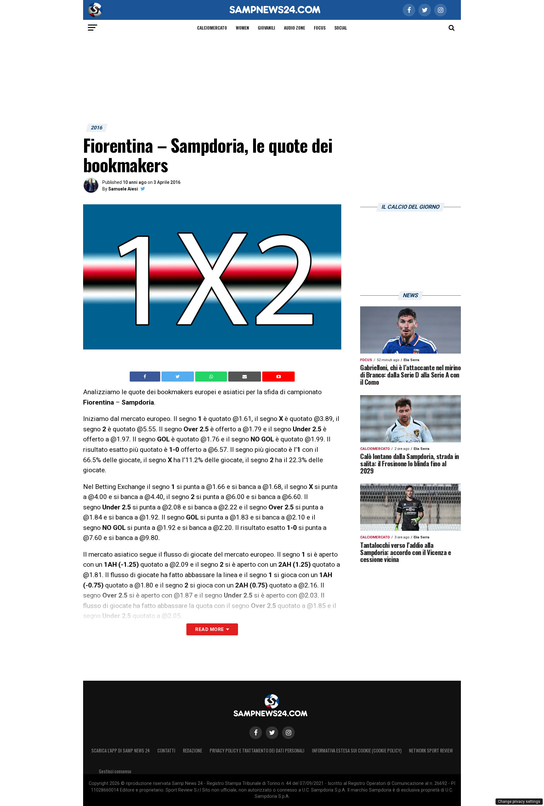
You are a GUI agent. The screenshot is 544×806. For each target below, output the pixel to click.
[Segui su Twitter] (272, 732)
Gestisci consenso (115, 771)
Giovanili (266, 27)
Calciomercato (212, 27)
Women (242, 27)
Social (340, 27)
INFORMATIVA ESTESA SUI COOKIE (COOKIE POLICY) (356, 750)
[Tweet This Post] (178, 377)
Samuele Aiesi (123, 188)
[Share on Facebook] (146, 377)
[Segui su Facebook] (255, 732)
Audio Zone (294, 27)
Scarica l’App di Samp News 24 (120, 750)
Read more (209, 629)
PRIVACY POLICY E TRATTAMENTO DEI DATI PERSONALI (257, 750)
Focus (320, 27)
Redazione (192, 750)
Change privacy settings (519, 801)
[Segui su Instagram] (288, 732)
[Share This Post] (212, 377)
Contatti (166, 750)
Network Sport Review (431, 750)
